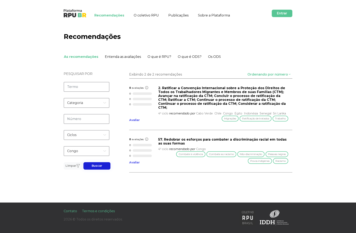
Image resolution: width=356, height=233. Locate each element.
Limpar (71, 166)
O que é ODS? (189, 57)
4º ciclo (163, 113)
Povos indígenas (259, 160)
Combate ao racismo (221, 154)
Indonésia (251, 113)
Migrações (230, 118)
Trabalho (280, 118)
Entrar (282, 13)
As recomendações (81, 57)
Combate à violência (191, 154)
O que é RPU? (159, 57)
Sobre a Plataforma (214, 15)
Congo (228, 113)
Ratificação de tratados (255, 118)
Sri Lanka (279, 113)
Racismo (280, 160)
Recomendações (109, 15)
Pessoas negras (277, 154)
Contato (70, 211)
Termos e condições (98, 211)
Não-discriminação (251, 154)
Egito (238, 113)
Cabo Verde (204, 113)
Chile (217, 113)
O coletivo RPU (146, 15)
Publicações (178, 15)
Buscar (97, 166)
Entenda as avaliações (123, 57)
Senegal (265, 113)
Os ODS (214, 57)
